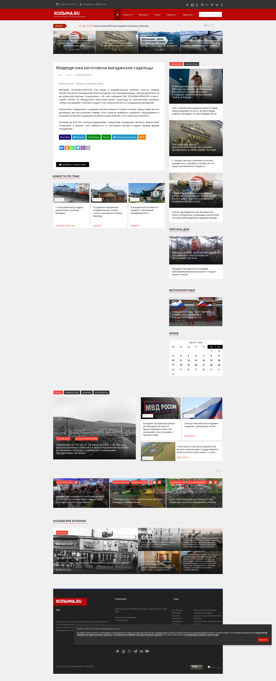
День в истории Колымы (86, 439)
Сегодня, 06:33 (63, 439)
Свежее (58, 392)
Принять (263, 639)
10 (173, 360)
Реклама (198, 618)
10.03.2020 (59, 200)
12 (188, 360)
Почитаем (62, 533)
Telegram (79, 137)
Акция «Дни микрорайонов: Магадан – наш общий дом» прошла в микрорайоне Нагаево (136, 501)
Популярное (176, 64)
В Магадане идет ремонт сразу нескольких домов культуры (191, 501)
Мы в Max (65, 137)
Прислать (187, 14)
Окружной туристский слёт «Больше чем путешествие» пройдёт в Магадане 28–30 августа (159, 43)
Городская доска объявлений (207, 615)
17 (173, 364)
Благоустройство (64, 482)
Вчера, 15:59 (147, 458)
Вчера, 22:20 (189, 416)
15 (211, 360)
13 (196, 360)
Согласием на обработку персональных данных (138, 634)
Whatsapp (94, 137)
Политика (86, 392)
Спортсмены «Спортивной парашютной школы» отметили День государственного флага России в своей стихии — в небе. (197, 449)
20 (196, 364)
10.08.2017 (135, 200)
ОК (142, 137)
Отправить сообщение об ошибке (89, 83)
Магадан (143, 14)
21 (203, 364)
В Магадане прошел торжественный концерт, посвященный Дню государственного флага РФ (191, 314)
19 (188, 364)
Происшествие (72, 392)
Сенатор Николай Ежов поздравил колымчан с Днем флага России (126, 26)
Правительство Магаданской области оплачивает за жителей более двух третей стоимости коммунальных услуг (74, 42)
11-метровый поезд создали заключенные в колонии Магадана (69, 210)
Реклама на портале (177, 622)
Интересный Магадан (125, 137)
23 (219, 364)
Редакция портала (176, 614)
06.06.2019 (97, 200)
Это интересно (101, 392)
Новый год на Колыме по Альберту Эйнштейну (201, 533)
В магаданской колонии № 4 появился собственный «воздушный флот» (144, 210)
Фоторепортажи (182, 290)
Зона (60, 75)
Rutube (106, 137)
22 (211, 364)
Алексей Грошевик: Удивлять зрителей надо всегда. (156, 562)
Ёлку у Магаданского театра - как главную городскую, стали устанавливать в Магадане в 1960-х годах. (158, 544)
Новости (127, 14)
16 (219, 360)
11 (181, 360)
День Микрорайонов (141, 482)
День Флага (189, 436)
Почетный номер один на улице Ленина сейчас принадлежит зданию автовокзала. (92, 563)
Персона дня (179, 229)
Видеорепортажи (83, 482)
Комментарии (191, 64)
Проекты (171, 14)
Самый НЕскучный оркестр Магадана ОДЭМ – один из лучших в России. (157, 568)
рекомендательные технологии (201, 634)
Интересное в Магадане (205, 610)
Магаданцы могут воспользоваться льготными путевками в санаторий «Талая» (116, 43)
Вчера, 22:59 (147, 416)
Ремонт (191, 482)
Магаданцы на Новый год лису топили (157, 537)
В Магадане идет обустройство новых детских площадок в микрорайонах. (80, 501)
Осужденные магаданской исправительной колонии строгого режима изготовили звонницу (107, 211)
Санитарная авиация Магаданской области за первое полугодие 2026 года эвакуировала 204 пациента (201, 43)
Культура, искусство (65, 226)
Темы (157, 14)
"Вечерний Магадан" (203, 613)
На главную (177, 610)
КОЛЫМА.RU (67, 14)
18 (181, 364)
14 (203, 360)
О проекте (176, 618)
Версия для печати (66, 83)
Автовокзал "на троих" (71, 558)
